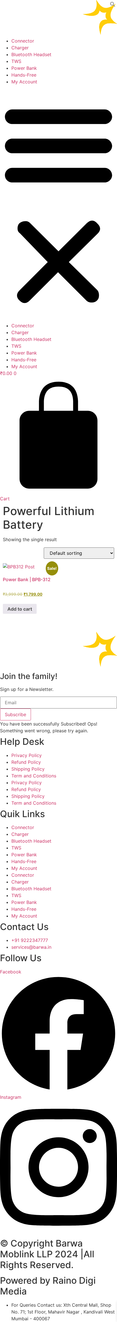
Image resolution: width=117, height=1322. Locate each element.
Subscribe (15, 714)
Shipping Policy (28, 769)
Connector (22, 41)
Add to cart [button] (19, 609)
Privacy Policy (26, 755)
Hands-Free (23, 75)
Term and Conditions (33, 776)
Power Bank (24, 68)
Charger (20, 47)
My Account (24, 82)
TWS (16, 61)
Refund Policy (26, 762)
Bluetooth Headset (31, 54)
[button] (113, 5)
